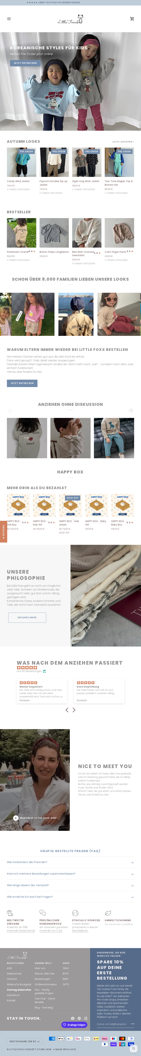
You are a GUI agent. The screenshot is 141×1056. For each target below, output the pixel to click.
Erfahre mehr (27, 617)
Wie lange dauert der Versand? (28, 885)
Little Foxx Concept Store (27, 1049)
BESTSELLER (19, 212)
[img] (72, 667)
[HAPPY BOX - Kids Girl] (44, 505)
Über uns (40, 968)
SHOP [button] (66, 963)
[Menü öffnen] (12, 19)
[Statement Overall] (21, 233)
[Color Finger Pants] (119, 233)
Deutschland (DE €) (23, 1041)
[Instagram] (85, 1018)
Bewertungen (42, 979)
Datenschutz (14, 973)
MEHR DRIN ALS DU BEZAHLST (37, 488)
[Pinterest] (79, 1018)
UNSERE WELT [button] (43, 963)
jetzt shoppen (122, 141)
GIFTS (66, 984)
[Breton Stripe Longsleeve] (54, 233)
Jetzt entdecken (22, 383)
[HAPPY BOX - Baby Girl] (96, 505)
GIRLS (66, 968)
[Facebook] (72, 1018)
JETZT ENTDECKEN (25, 63)
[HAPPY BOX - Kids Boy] (18, 505)
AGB (9, 968)
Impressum (13, 995)
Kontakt (11, 1000)
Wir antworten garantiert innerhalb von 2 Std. (54, 929)
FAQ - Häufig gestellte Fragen (44, 991)
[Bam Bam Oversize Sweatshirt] (87, 233)
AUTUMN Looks (23, 141)
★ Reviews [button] (3, 531)
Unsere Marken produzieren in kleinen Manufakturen (85, 927)
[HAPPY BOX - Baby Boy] (122, 505)
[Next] (131, 410)
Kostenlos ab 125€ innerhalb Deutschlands (21, 929)
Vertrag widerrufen (19, 990)
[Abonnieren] (131, 1024)
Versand (12, 979)
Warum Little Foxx (44, 973)
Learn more (55, 383)
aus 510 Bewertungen (29, 671)
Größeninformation (46, 984)
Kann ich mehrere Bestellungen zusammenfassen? (41, 874)
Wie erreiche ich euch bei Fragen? (30, 897)
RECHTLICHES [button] (15, 963)
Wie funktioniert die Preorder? (27, 862)
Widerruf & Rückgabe (19, 984)
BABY (65, 979)
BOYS (66, 973)
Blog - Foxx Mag (44, 1007)
